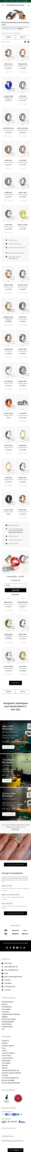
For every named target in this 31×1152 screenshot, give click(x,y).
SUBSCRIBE (15, 590)
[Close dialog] (27, 557)
